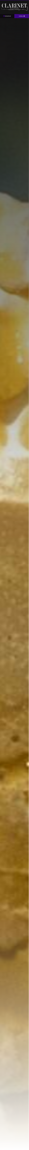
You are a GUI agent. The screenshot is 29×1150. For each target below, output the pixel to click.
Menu (21, 16)
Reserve (8, 16)
